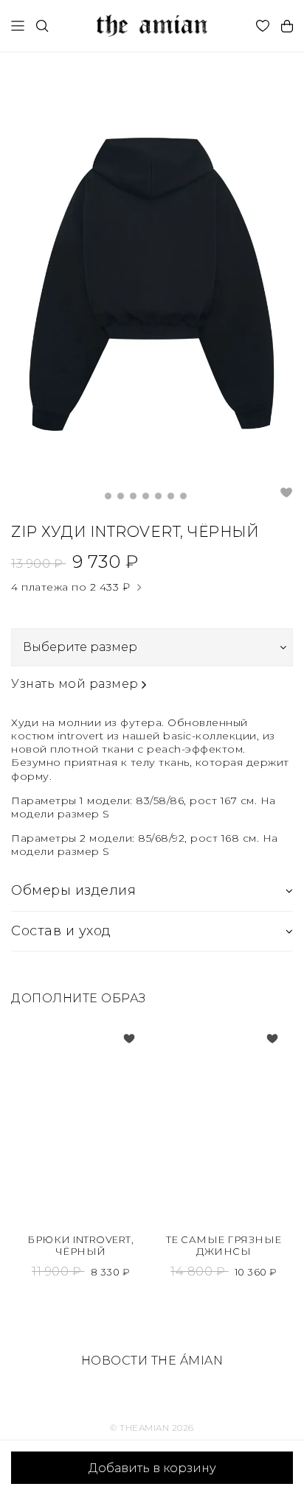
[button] (108, 496)
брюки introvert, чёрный (80, 1245)
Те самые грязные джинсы (224, 1245)
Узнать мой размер (76, 684)
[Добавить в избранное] (129, 1038)
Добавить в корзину (152, 1468)
